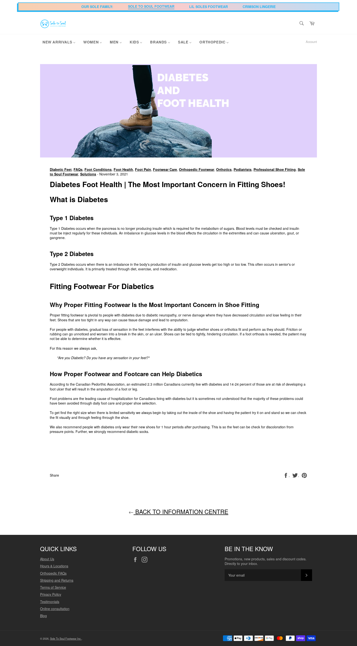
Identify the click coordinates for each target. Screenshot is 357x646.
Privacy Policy (50, 594)
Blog (43, 615)
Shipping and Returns (56, 580)
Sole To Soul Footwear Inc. (66, 638)
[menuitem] (59, 41)
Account (311, 41)
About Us (47, 558)
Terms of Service (53, 587)
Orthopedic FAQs (53, 573)
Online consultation (54, 608)
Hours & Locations (54, 565)
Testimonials (49, 601)
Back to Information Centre (181, 511)
